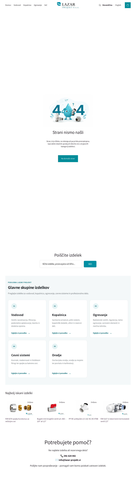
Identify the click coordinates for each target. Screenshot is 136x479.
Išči (90, 264)
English (118, 5)
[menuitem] (45, 5)
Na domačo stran (68, 158)
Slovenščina (107, 5)
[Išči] (100, 5)
